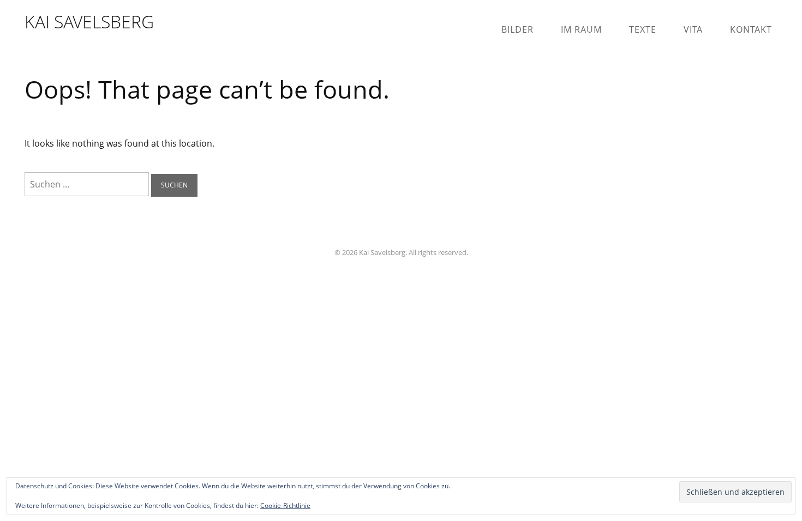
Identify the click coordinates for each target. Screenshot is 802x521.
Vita (693, 29)
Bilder (517, 29)
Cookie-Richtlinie (285, 505)
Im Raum (581, 29)
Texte (642, 29)
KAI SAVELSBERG (89, 21)
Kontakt (751, 29)
